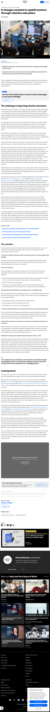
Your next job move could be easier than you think (16, 237)
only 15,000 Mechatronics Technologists (21, 409)
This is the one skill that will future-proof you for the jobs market (20, 228)
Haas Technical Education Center (16, 178)
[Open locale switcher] (1, 708)
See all (46, 576)
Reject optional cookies (38, 705)
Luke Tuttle (4, 61)
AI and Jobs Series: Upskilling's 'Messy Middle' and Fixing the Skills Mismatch (12, 641)
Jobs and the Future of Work (10, 7)
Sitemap (25, 706)
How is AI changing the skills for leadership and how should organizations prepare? (12, 596)
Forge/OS (3, 383)
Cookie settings (38, 708)
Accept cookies (25, 462)
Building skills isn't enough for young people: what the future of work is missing (36, 596)
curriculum (9, 381)
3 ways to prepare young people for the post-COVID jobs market (20, 234)
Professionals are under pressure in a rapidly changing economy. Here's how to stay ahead (37, 641)
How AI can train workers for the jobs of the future (16, 231)
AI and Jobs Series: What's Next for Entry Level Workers (12, 618)
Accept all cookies (38, 701)
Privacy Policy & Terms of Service (25, 704)
